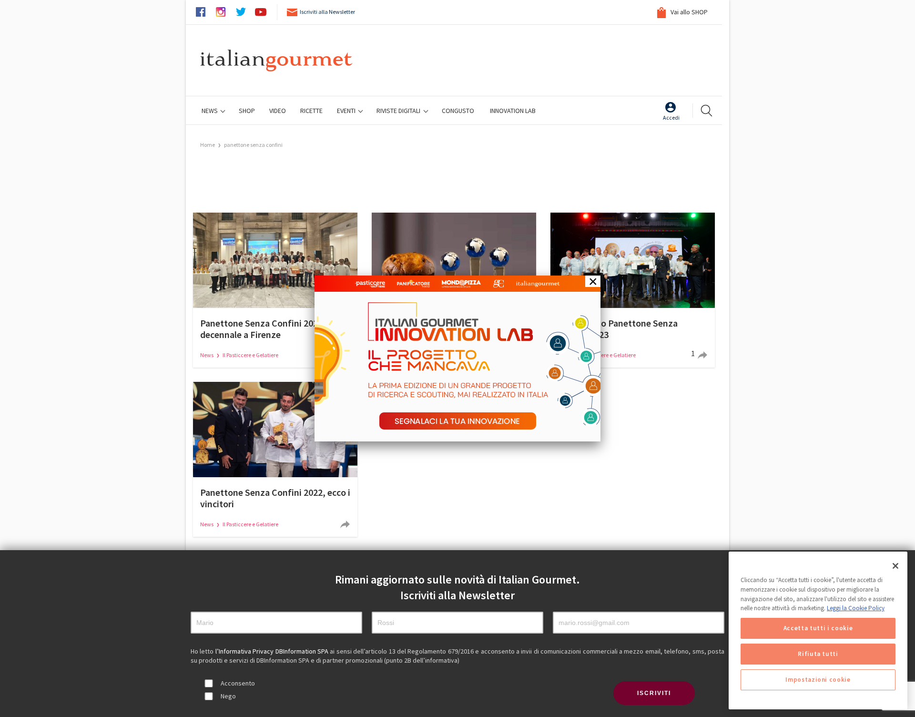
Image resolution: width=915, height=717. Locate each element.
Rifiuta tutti (818, 654)
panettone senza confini (253, 144)
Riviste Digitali (399, 110)
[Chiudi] (895, 565)
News (210, 110)
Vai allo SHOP (688, 12)
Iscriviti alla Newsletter (327, 11)
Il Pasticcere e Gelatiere (250, 354)
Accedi (671, 117)
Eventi (347, 110)
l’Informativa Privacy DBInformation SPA (272, 651)
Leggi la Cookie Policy (855, 608)
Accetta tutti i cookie (818, 628)
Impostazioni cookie (817, 680)
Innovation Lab (513, 110)
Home (207, 144)
